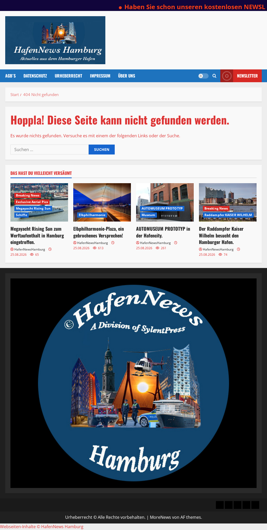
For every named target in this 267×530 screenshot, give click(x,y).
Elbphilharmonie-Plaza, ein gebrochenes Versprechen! (98, 232)
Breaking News (27, 195)
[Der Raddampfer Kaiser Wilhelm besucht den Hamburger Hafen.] (228, 202)
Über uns (126, 76)
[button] (214, 76)
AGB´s (10, 76)
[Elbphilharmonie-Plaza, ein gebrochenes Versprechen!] (102, 202)
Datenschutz (35, 76)
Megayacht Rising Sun (33, 208)
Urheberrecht (68, 76)
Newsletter (247, 76)
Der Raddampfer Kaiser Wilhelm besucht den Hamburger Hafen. (221, 235)
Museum (148, 215)
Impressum (100, 76)
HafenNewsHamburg (29, 249)
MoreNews (160, 517)
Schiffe (21, 215)
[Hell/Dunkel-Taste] (203, 76)
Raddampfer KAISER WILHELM (228, 215)
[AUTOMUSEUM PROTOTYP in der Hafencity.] (165, 202)
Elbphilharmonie (92, 215)
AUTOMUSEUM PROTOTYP (162, 208)
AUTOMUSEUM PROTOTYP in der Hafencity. (163, 232)
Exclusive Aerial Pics (32, 202)
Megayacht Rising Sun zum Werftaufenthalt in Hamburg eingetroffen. (37, 235)
